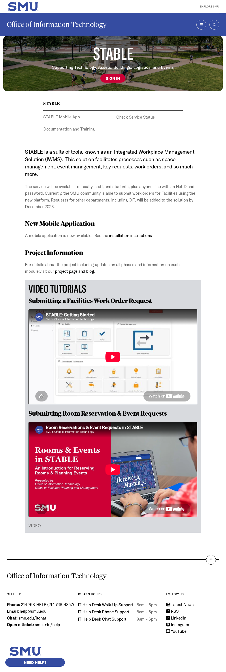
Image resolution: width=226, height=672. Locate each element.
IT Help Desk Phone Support (104, 611)
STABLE (51, 103)
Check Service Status (135, 117)
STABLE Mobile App (61, 116)
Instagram (179, 624)
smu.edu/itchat (32, 618)
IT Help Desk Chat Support (102, 619)
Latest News (182, 604)
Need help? (35, 662)
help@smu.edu (33, 611)
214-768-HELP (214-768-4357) (47, 604)
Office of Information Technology (57, 24)
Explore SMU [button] (209, 6)
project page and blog (74, 271)
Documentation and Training (69, 129)
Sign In (113, 78)
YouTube (178, 631)
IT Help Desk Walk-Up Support (105, 604)
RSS (174, 611)
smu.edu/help (47, 624)
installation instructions (130, 235)
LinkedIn (178, 618)
